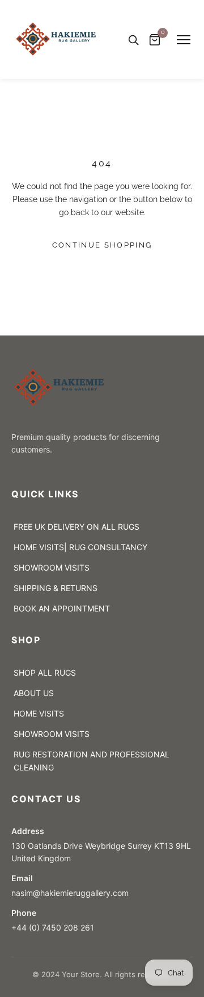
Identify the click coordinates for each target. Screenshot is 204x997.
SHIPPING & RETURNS (55, 588)
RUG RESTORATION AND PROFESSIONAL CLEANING (91, 760)
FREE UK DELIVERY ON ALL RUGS (76, 526)
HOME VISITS (39, 713)
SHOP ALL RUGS (45, 672)
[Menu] (183, 39)
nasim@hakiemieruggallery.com (72, 893)
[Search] (133, 39)
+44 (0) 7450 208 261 (52, 927)
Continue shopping (102, 245)
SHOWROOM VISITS (52, 567)
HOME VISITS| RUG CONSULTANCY (80, 547)
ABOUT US (34, 693)
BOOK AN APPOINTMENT (62, 608)
